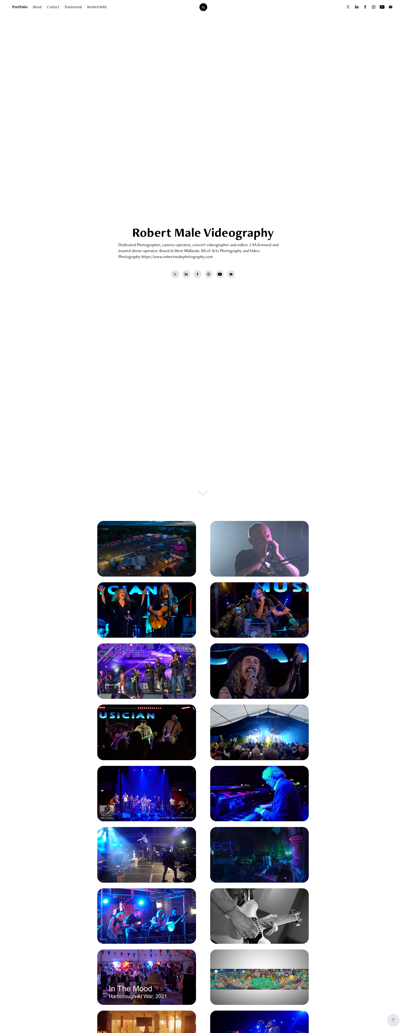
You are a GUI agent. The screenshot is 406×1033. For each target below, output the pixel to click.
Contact (53, 6)
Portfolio (19, 6)
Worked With (97, 6)
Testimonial (73, 6)
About (37, 6)
